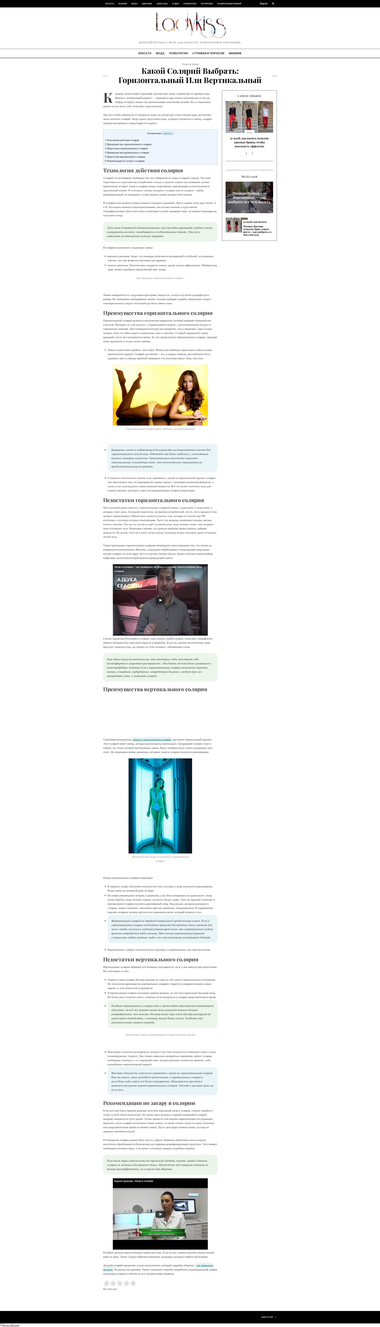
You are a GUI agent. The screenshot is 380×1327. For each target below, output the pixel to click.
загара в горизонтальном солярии (152, 739)
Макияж (123, 4)
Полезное (110, 11)
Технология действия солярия (122, 140)
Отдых (175, 4)
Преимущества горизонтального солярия (128, 144)
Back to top (268, 1317)
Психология (189, 4)
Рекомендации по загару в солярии (125, 160)
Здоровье (147, 4)
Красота (109, 4)
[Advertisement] (160, 715)
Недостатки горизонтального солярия (126, 148)
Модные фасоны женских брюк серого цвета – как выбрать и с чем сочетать (249, 110)
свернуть (167, 133)
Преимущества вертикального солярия (127, 152)
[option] (249, 110)
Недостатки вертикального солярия (125, 156)
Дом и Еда (162, 4)
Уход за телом (190, 64)
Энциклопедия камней (229, 4)
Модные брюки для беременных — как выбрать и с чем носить (249, 165)
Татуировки (207, 4)
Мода (134, 4)
